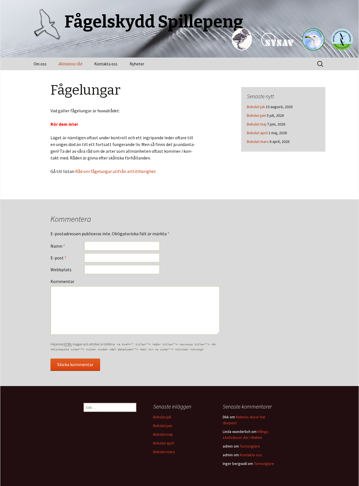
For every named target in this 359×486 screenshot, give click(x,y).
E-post (58, 258)
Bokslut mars (258, 141)
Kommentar (62, 281)
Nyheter (137, 64)
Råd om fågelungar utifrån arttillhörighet (115, 171)
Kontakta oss (106, 64)
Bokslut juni (256, 115)
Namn (57, 246)
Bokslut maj (256, 124)
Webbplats (61, 269)
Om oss (40, 64)
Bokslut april (257, 132)
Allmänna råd (70, 64)
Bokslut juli (256, 106)
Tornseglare (250, 446)
